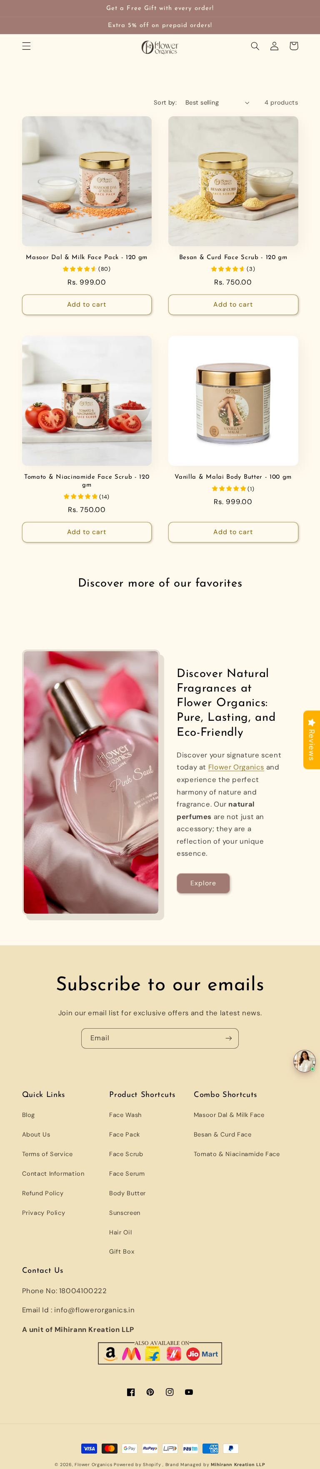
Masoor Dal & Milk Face (229, 1115)
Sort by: (165, 102)
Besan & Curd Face (223, 1134)
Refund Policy (43, 1193)
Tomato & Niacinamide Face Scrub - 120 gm (87, 481)
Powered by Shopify (137, 1464)
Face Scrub (126, 1154)
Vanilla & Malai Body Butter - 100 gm (233, 477)
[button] (26, 45)
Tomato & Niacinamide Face (237, 1154)
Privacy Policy (43, 1213)
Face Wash (125, 1115)
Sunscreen (124, 1213)
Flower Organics (236, 767)
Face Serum (127, 1173)
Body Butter (127, 1193)
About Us (36, 1134)
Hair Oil (120, 1232)
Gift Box (121, 1251)
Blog (28, 1115)
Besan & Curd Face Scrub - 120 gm (233, 258)
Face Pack (124, 1134)
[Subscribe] (228, 1038)
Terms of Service (47, 1154)
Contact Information (53, 1173)
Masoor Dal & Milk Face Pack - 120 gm (87, 258)
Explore (203, 883)
